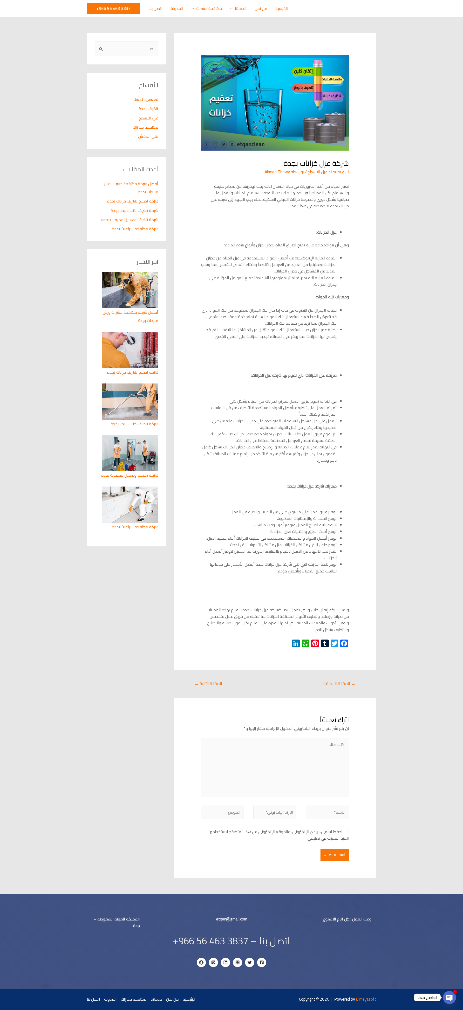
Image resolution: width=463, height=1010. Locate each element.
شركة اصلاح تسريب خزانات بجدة (132, 201)
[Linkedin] (225, 962)
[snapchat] (201, 962)
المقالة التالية (208, 683)
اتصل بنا (156, 8)
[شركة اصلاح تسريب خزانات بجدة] (130, 349)
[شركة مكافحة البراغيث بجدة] (130, 504)
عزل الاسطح (317, 172)
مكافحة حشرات (209, 8)
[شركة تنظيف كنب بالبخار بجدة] (130, 401)
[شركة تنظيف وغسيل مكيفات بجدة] (130, 453)
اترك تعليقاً (340, 172)
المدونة (177, 8)
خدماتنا (240, 8)
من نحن (261, 8)
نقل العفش (148, 136)
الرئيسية (281, 8)
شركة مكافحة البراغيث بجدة (135, 229)
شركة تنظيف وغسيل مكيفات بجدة (129, 219)
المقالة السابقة (339, 683)
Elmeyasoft (366, 999)
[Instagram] (237, 962)
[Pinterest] (213, 962)
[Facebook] (261, 962)
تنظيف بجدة (148, 108)
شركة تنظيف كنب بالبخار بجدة (134, 210)
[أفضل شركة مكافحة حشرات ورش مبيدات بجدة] (130, 289)
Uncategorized (145, 99)
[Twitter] (249, 962)
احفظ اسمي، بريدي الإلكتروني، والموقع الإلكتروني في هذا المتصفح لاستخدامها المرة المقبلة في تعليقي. (279, 835)
